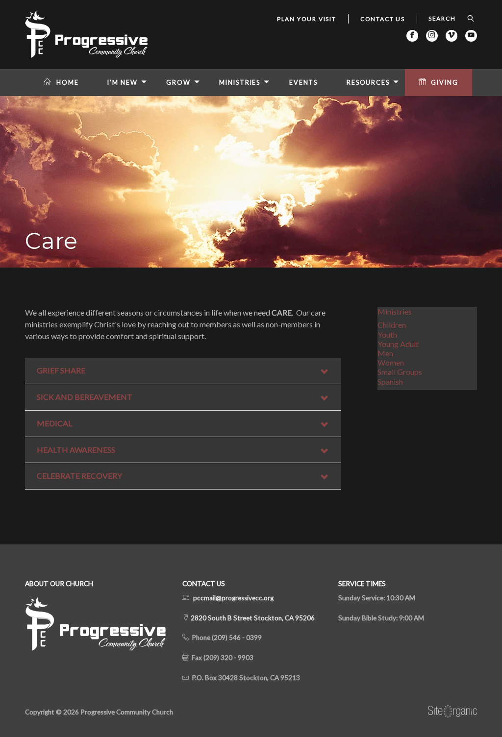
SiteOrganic (452, 711)
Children (391, 324)
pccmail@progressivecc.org (233, 598)
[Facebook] (412, 36)
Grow (178, 82)
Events (303, 82)
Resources (368, 82)
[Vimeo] (451, 36)
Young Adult (398, 343)
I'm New (122, 82)
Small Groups (399, 371)
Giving (444, 82)
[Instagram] (432, 36)
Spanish (390, 381)
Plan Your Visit (306, 19)
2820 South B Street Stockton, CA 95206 (252, 618)
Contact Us (382, 19)
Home (67, 82)
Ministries (239, 82)
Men (385, 353)
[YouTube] (471, 36)
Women (390, 362)
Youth (387, 334)
